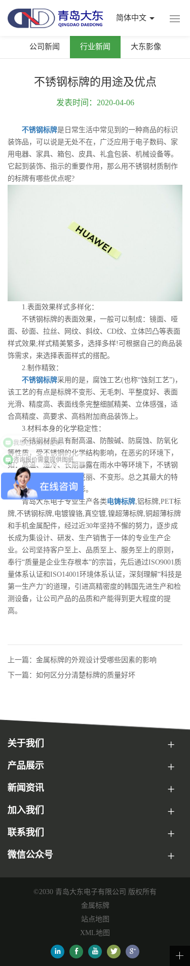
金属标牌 (95, 905)
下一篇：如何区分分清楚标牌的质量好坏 (71, 675)
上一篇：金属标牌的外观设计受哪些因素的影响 (82, 660)
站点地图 (95, 919)
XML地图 (95, 933)
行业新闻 (95, 47)
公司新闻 (44, 47)
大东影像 (146, 47)
